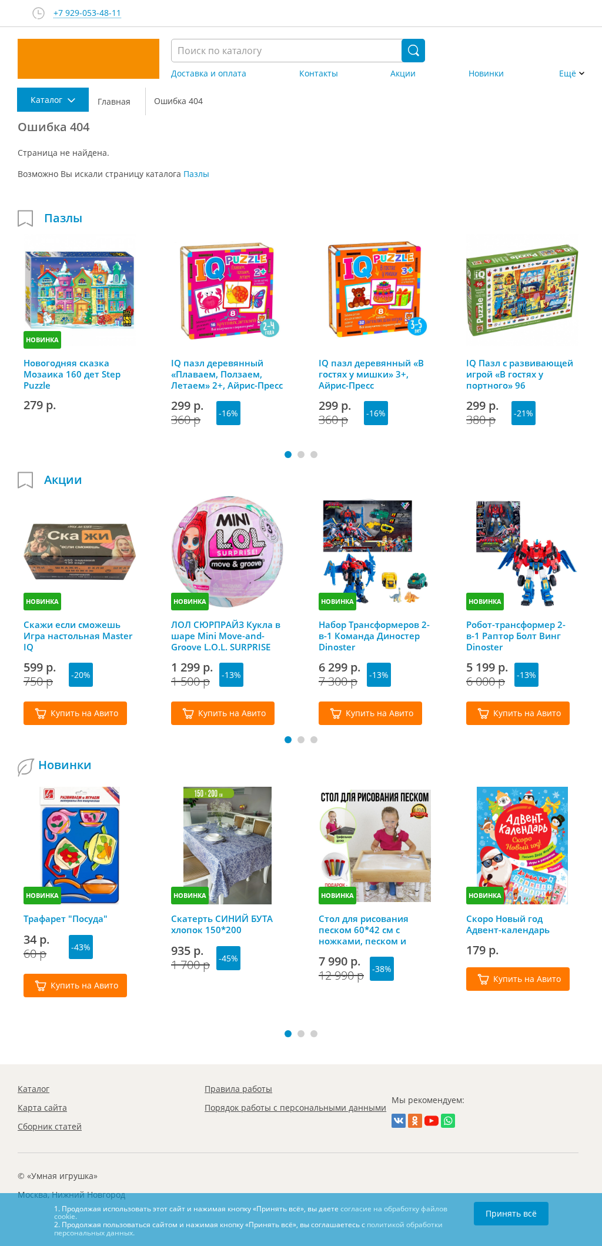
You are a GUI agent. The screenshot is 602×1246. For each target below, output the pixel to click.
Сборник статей (50, 1126)
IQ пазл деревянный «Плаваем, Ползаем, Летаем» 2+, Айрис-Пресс (227, 374)
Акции (403, 73)
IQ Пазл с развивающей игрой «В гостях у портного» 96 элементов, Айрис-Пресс (520, 374)
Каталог (33, 1088)
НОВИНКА (42, 339)
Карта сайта (42, 1107)
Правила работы (238, 1088)
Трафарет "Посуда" (66, 918)
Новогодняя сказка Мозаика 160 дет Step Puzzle (72, 374)
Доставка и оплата (208, 73)
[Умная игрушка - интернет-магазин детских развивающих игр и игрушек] (88, 59)
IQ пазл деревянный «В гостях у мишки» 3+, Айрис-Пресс (371, 374)
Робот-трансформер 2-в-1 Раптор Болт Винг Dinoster (516, 635)
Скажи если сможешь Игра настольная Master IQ (78, 635)
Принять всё (511, 1213)
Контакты (318, 73)
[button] (288, 454)
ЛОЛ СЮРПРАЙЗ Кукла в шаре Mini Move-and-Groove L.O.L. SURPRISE (225, 635)
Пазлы (196, 173)
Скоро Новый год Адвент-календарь (508, 924)
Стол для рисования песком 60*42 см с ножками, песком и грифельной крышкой (368, 929)
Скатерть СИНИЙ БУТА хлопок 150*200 (222, 924)
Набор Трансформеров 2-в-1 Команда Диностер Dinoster (374, 635)
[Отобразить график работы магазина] (38, 13)
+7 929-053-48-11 (87, 13)
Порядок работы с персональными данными (295, 1107)
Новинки (486, 73)
